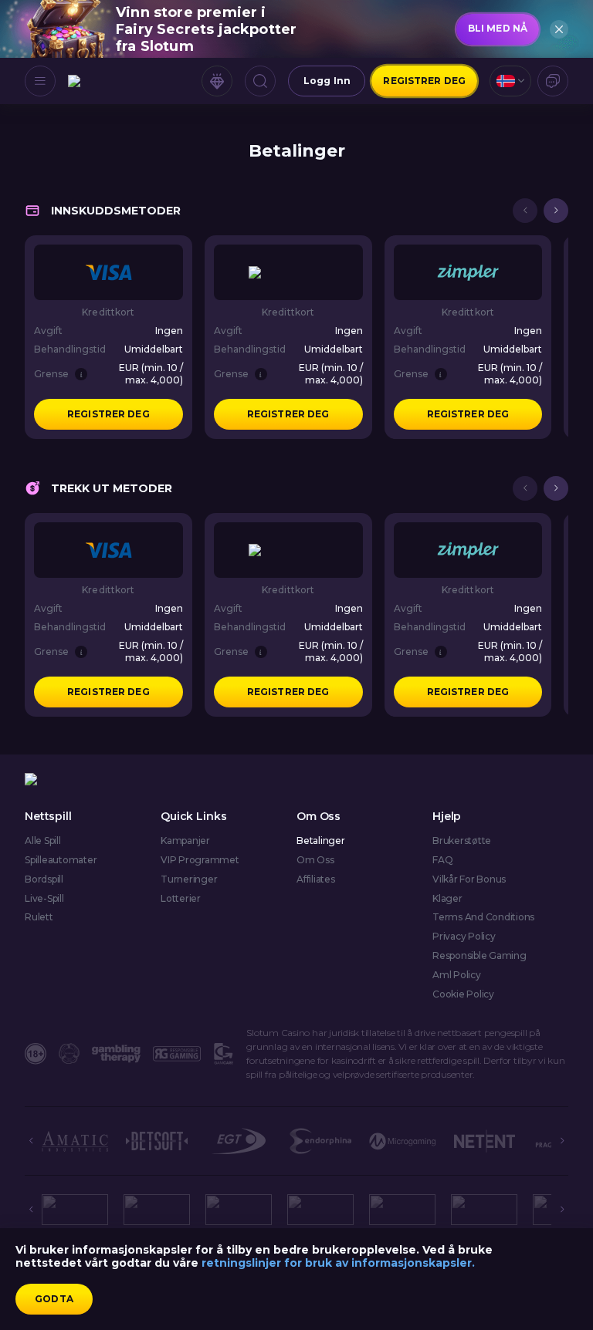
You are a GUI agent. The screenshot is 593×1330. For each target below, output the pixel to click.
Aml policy (456, 975)
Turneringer (189, 879)
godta (54, 1299)
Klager (447, 898)
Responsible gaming (479, 955)
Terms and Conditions (483, 917)
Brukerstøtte (461, 840)
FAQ (442, 860)
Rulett (39, 917)
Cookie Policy (463, 994)
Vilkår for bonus (469, 879)
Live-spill (44, 898)
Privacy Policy (464, 936)
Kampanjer (185, 840)
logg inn (327, 80)
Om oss (315, 860)
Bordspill (44, 879)
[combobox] (510, 81)
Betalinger (320, 840)
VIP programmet (200, 860)
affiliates (315, 879)
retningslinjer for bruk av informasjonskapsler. (338, 1263)
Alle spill (43, 840)
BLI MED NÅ (497, 28)
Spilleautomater (61, 860)
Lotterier (181, 898)
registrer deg (424, 80)
